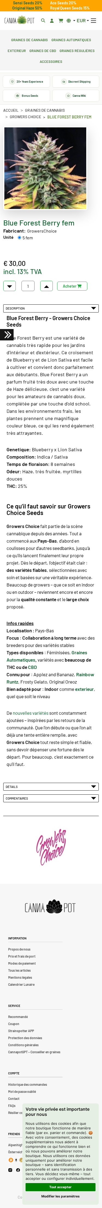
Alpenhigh (15, 1144)
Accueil (10, 110)
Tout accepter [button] (60, 1187)
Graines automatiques (71, 39)
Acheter (70, 286)
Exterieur (17, 50)
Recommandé (18, 1016)
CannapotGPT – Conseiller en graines (34, 1052)
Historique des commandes (27, 1084)
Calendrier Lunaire (21, 984)
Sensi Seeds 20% (27, 3)
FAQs (12, 1105)
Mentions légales (20, 977)
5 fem (28, 237)
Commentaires (17, 798)
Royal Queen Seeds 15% (70, 8)
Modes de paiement (22, 963)
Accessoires (51, 61)
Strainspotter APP (21, 1030)
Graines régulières (77, 50)
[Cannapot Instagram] (10, 1170)
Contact (13, 1098)
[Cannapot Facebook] (18, 1170)
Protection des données (25, 1037)
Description (16, 308)
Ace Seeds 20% (63, 3)
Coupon (13, 1023)
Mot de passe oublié (22, 1091)
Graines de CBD (42, 50)
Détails (12, 786)
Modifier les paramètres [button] (60, 1196)
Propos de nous (19, 949)
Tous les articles (19, 970)
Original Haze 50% (27, 8)
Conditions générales (23, 1044)
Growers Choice (25, 116)
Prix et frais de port (21, 956)
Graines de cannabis (29, 39)
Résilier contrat (19, 1112)
